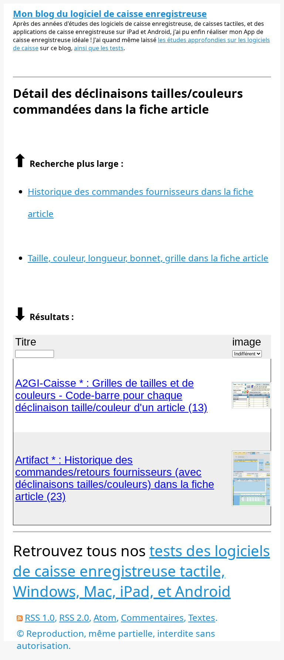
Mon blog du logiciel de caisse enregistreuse (110, 13)
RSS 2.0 (74, 617)
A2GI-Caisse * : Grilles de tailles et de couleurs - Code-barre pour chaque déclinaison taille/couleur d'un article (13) (111, 395)
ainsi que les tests (99, 48)
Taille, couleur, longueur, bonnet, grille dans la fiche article (148, 258)
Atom (105, 617)
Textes (201, 617)
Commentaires (152, 617)
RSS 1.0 (40, 617)
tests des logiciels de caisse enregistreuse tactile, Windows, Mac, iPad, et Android (141, 570)
